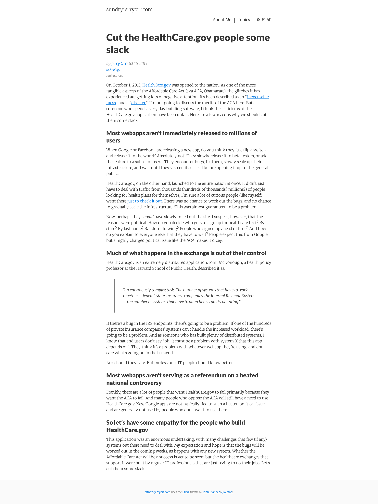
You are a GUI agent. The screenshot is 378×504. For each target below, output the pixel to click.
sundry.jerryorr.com (129, 9)
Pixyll (186, 492)
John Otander (211, 492)
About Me (222, 19)
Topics (244, 19)
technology (113, 70)
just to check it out (144, 201)
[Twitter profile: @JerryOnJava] (269, 19)
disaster (138, 102)
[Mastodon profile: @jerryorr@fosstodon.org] (263, 19)
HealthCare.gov (156, 85)
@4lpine (226, 492)
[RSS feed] (258, 19)
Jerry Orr (119, 63)
